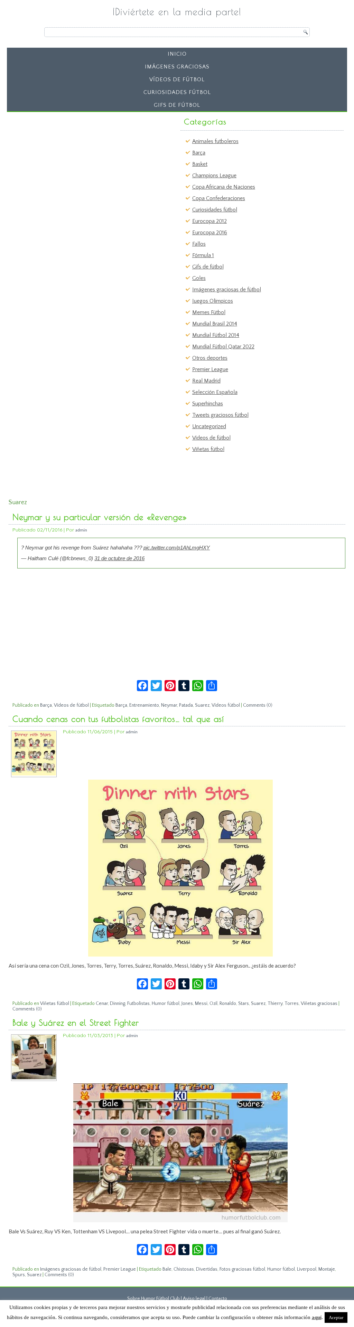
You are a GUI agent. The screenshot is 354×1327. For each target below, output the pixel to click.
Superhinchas (207, 404)
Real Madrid (206, 381)
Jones (187, 1003)
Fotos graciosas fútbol (242, 1269)
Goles (199, 278)
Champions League (214, 175)
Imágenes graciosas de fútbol (226, 289)
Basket (199, 164)
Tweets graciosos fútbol (220, 415)
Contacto (217, 1298)
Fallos (199, 244)
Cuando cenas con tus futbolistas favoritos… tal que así (118, 719)
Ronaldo (228, 1003)
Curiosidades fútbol (177, 92)
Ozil (213, 1003)
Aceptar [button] (336, 1317)
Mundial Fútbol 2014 (215, 335)
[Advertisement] (64, 158)
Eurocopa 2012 (209, 221)
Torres (292, 1003)
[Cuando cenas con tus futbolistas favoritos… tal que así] (34, 774)
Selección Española (214, 392)
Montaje (326, 1269)
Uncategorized (209, 426)
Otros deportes (209, 358)
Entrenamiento (144, 705)
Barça (198, 153)
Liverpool (306, 1269)
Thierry (275, 1003)
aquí (317, 1317)
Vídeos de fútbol (177, 79)
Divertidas (206, 1269)
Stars (243, 1003)
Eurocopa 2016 (209, 232)
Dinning (117, 1003)
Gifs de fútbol (177, 105)
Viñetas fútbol (208, 449)
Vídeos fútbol (226, 705)
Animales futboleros (215, 141)
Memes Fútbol (208, 312)
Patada (186, 705)
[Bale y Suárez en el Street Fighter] (34, 1077)
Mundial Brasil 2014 (214, 324)
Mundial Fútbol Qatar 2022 (223, 346)
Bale (166, 1269)
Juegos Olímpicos (212, 301)
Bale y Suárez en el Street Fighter (75, 1022)
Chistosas (184, 1269)
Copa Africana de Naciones (223, 187)
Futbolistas (138, 1003)
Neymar (169, 705)
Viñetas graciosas (319, 1003)
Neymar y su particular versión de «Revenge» (99, 517)
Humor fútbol (165, 1003)
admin (81, 530)
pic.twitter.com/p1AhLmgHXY (176, 547)
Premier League (210, 369)
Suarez (202, 705)
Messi (201, 1003)
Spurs (18, 1275)
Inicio (177, 54)
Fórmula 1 (203, 255)
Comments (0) (257, 705)
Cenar (102, 1003)
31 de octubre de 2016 (119, 558)
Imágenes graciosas (177, 67)
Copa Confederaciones (218, 198)
